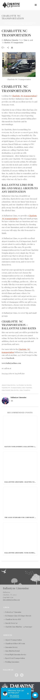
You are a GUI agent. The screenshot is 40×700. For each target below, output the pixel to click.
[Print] (13, 47)
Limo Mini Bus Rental (12, 651)
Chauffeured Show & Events (15, 643)
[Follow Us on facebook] (16, 675)
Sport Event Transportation (15, 658)
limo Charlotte (27, 387)
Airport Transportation (13, 640)
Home (7, 23)
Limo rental (6, 390)
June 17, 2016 (28, 40)
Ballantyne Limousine (11, 40)
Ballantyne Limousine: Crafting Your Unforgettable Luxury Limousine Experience (21, 482)
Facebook (10, 358)
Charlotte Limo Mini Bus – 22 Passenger (18, 627)
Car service (28, 385)
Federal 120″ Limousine (13, 612)
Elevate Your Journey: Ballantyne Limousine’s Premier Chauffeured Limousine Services (21, 446)
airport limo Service (9, 385)
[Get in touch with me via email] (12, 401)
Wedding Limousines (12, 662)
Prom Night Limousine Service (15, 654)
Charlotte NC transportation (22, 23)
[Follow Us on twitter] (22, 675)
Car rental (19, 385)
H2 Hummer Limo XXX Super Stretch (18, 616)
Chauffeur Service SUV (13, 619)
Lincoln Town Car (11, 623)
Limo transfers (25, 390)
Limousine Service (11, 647)
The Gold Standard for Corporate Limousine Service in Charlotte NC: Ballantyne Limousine (21, 517)
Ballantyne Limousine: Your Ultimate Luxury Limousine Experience (21, 553)
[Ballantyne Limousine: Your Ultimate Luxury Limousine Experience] (20, 536)
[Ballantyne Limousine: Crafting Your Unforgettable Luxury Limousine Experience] (20, 465)
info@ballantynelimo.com (11, 600)
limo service (14, 390)
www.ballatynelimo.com (11, 363)
